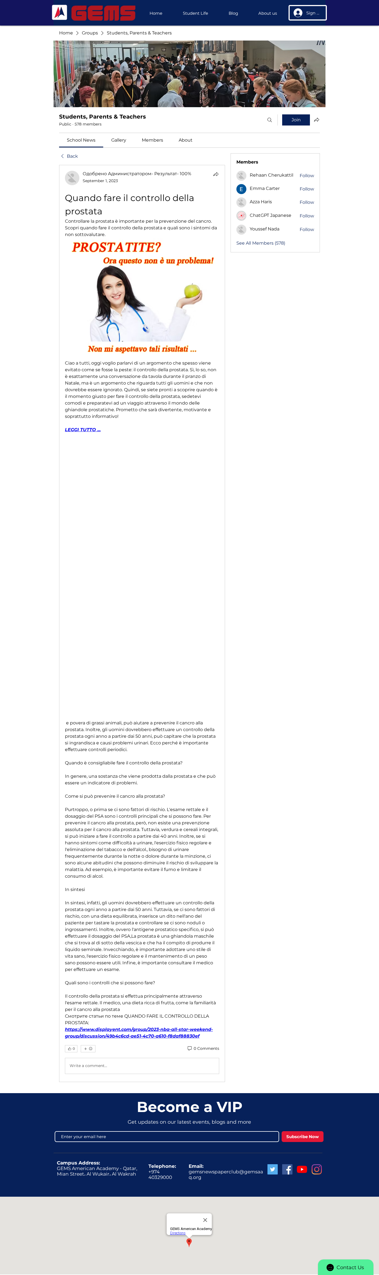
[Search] (269, 120)
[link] (81, 140)
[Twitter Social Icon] (272, 1169)
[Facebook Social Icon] (287, 1169)
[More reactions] (88, 1048)
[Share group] (316, 119)
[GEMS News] (302, 1169)
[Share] (216, 174)
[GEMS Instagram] (317, 1169)
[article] (142, 623)
